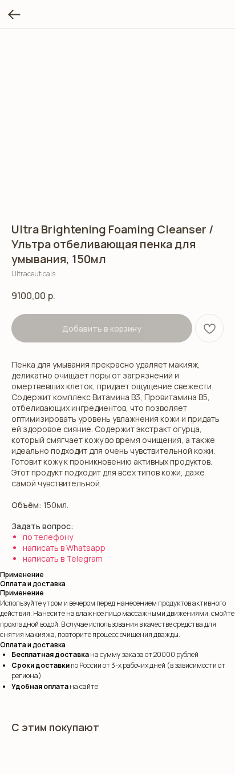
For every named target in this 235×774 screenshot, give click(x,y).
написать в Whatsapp (64, 547)
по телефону (48, 536)
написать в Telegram (63, 558)
